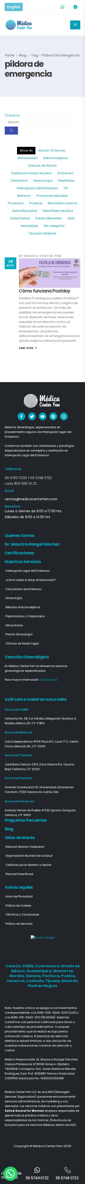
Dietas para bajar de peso (31, 173)
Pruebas (35, 203)
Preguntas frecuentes (26, 820)
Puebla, (68, 975)
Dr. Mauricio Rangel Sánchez (32, 544)
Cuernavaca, (48, 966)
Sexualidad (29, 226)
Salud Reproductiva (58, 210)
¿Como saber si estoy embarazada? (30, 580)
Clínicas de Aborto (42, 165)
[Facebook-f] (21, 416)
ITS (66, 188)
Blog (9, 829)
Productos (16, 203)
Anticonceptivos (55, 158)
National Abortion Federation (24, 847)
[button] (12, 115)
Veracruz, (16, 980)
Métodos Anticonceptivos (22, 607)
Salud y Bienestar (48, 218)
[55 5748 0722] (37, 1170)
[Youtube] (43, 416)
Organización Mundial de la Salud (28, 856)
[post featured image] (49, 273)
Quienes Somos (19, 535)
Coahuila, (35, 980)
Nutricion (24, 195)
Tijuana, (53, 980)
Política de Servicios (19, 924)
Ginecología (42, 180)
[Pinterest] (53, 416)
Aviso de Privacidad (19, 896)
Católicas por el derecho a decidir (28, 865)
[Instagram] (64, 416)
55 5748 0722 (41, 478)
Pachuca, (51, 975)
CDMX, (28, 966)
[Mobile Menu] (75, 24)
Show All (26, 150)
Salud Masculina (24, 210)
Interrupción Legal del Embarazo (27, 571)
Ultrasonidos (14, 625)
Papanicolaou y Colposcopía (25, 616)
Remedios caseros (62, 203)
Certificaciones (19, 553)
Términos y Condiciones (22, 914)
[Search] (11, 131)
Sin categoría (54, 226)
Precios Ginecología (19, 634)
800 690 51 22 (25, 483)
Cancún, (13, 966)
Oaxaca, (34, 975)
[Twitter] (32, 416)
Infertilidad (66, 180)
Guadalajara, (39, 970)
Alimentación (27, 158)
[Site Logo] (19, 24)
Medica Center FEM (42, 256)
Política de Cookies (18, 906)
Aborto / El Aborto (51, 150)
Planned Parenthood (19, 874)
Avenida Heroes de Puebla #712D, (28, 810)
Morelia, (17, 975)
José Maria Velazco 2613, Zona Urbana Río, (34, 764)
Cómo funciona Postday (44, 291)
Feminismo (19, 180)
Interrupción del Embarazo (37, 188)
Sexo (71, 218)
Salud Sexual (20, 218)
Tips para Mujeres (42, 233)
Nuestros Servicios (23, 561)
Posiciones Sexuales (52, 195)
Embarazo (66, 173)
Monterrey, (63, 970)
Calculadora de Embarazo (23, 589)
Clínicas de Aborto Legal (22, 643)
